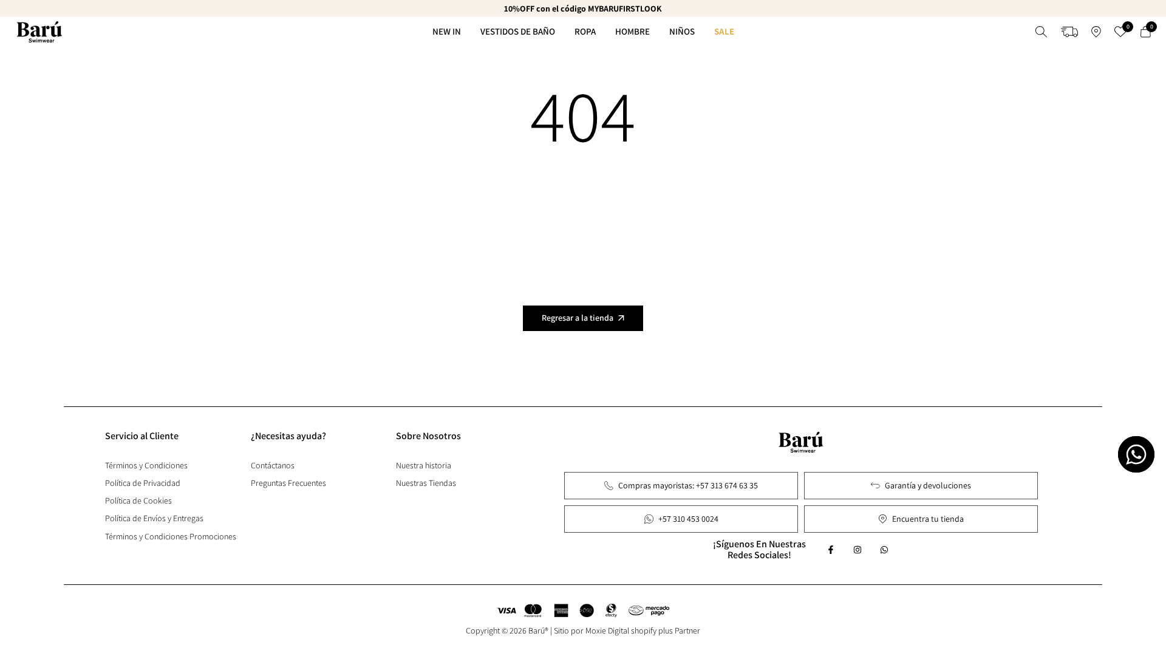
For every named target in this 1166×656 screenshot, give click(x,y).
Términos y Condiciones (146, 465)
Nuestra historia (423, 465)
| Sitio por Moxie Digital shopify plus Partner (625, 630)
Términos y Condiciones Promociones (170, 536)
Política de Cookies (138, 500)
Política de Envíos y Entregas (154, 518)
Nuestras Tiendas (426, 482)
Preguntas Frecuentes (288, 482)
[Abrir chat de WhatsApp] (1136, 454)
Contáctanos (273, 465)
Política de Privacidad (142, 482)
